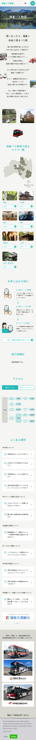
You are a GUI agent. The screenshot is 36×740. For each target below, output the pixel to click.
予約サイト (19, 310)
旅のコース (7, 206)
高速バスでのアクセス (26, 387)
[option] (21, 116)
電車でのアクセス (10, 387)
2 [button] (17, 623)
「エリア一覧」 (21, 293)
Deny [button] (6, 736)
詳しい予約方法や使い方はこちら (18, 340)
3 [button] (19, 623)
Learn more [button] (7, 731)
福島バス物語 (8, 3)
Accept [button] (13, 736)
